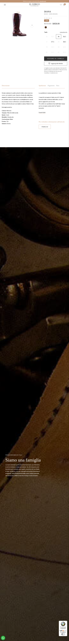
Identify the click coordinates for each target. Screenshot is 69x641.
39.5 (52, 47)
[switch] (63, 634)
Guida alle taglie (63, 32)
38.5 (64, 42)
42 (58, 52)
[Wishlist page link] (61, 4)
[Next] (32, 25)
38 (58, 42)
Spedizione (42, 85)
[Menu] (5, 4)
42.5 (64, 52)
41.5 (52, 52)
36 (58, 36)
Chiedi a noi (45, 126)
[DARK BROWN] (45, 27)
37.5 (52, 42)
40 (58, 47)
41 (47, 52)
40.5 (64, 47)
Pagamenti (51, 85)
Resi (57, 85)
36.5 (64, 36)
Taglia (45, 32)
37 (47, 42)
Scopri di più (42, 112)
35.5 (52, 36)
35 (47, 36)
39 (47, 47)
